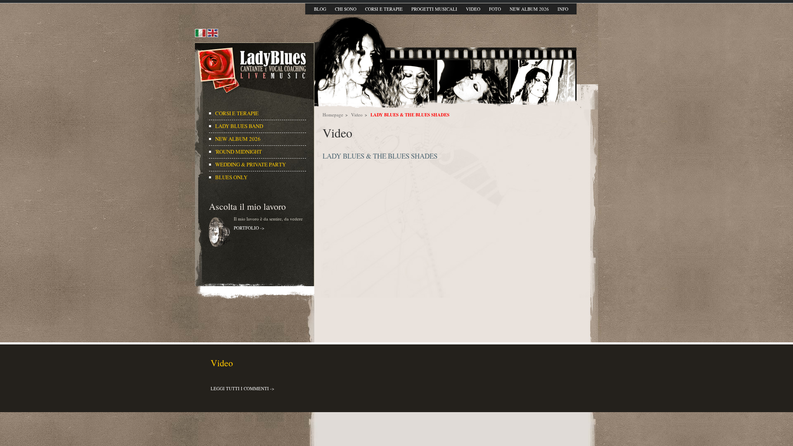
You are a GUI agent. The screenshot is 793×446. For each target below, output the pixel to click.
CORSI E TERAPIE (384, 9)
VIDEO (473, 9)
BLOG (320, 9)
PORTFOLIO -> (249, 228)
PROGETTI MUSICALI (434, 9)
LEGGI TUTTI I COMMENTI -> (242, 388)
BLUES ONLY (231, 177)
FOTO (495, 9)
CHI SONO (345, 9)
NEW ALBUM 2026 (529, 9)
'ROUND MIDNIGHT (238, 151)
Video (357, 115)
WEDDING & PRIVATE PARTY (251, 164)
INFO (563, 9)
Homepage (333, 115)
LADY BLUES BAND (239, 126)
